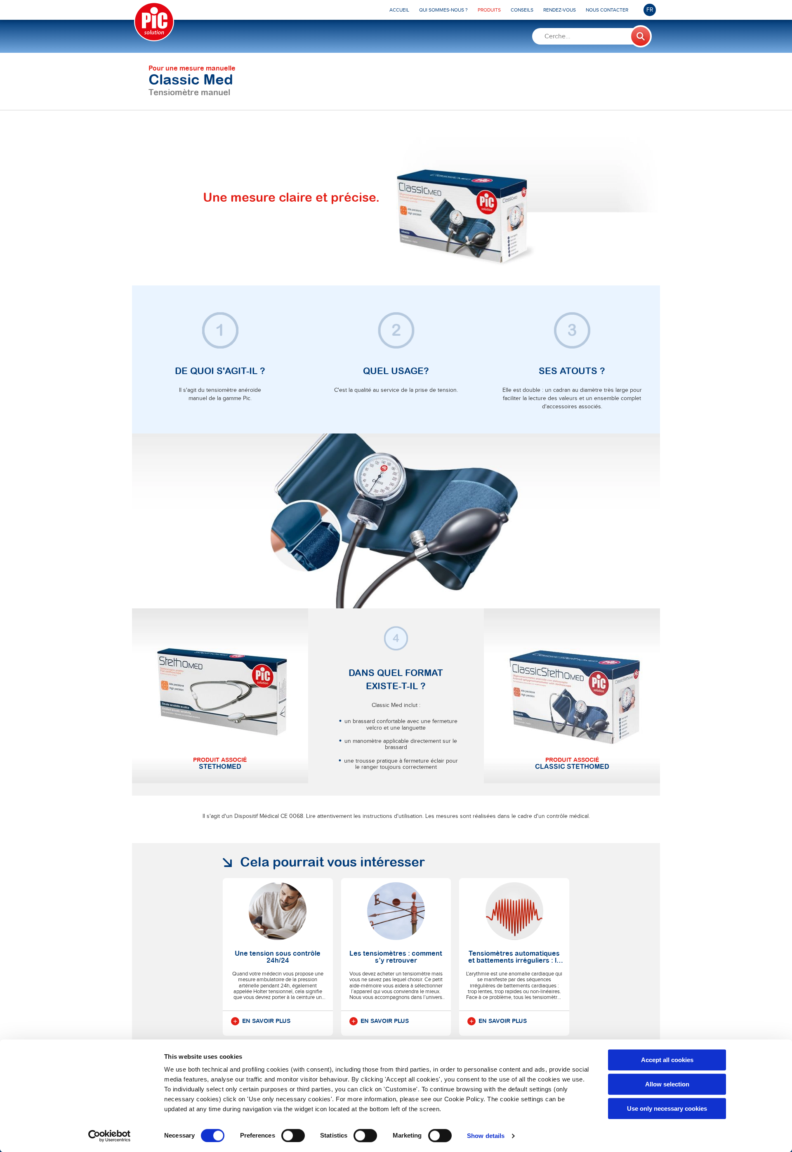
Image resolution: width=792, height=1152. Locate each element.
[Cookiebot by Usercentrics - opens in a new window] (109, 1136)
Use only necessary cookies (667, 1108)
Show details (485, 1135)
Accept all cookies (667, 1059)
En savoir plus (266, 1021)
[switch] (293, 1135)
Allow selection (667, 1084)
